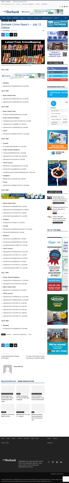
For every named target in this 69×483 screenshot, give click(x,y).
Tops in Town (35, 438)
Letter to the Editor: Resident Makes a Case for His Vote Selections (38, 397)
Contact (18, 4)
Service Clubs (5, 443)
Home (3, 18)
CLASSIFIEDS (44, 4)
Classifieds (17, 22)
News (8, 18)
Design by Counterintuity (57, 474)
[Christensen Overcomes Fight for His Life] (7, 408)
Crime (29, 334)
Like (54, 69)
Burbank (9, 334)
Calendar (37, 4)
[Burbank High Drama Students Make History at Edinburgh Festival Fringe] (7, 389)
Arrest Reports (20, 412)
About (49, 438)
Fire (33, 412)
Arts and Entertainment (7, 393)
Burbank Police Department (20, 334)
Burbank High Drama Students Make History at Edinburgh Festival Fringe (60, 198)
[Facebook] (60, 6)
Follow (64, 72)
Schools (29, 18)
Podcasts (4, 22)
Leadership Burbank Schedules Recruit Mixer (10, 357)
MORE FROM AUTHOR (26, 381)
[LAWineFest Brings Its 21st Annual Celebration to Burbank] (23, 389)
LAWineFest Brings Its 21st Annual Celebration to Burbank (22, 397)
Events (18, 393)
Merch (10, 22)
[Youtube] (67, 6)
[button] (65, 18)
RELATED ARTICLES (8, 381)
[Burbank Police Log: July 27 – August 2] (23, 408)
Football (4, 412)
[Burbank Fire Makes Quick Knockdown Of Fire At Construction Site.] (38, 408)
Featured (36, 18)
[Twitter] (64, 6)
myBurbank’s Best (47, 18)
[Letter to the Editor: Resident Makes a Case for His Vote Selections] (38, 389)
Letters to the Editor (36, 393)
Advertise (50, 443)
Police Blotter (6, 30)
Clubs (55, 18)
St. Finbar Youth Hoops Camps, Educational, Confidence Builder (35, 357)
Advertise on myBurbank (28, 4)
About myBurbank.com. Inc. (8, 4)
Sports (22, 18)
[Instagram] (62, 6)
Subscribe (63, 79)
